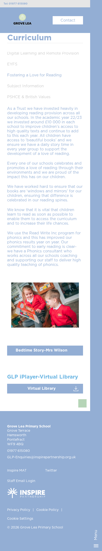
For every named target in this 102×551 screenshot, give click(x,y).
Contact (67, 20)
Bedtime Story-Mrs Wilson (41, 350)
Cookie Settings (20, 518)
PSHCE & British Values (29, 97)
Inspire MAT (17, 470)
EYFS (12, 64)
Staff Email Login (21, 481)
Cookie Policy (47, 510)
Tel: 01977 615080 (16, 3)
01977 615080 (18, 451)
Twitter (51, 470)
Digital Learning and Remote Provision (43, 53)
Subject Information (25, 86)
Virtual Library (42, 388)
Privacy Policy (18, 510)
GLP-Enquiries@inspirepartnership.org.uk (41, 457)
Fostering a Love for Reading (34, 75)
